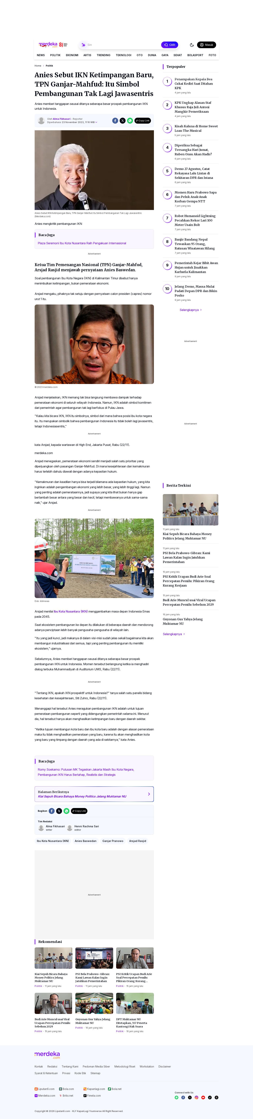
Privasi (66, 1073)
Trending (103, 55)
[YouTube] (203, 1097)
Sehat (178, 55)
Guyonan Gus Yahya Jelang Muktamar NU (92, 1021)
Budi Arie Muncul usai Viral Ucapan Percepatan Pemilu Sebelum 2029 (52, 1023)
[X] (190, 1097)
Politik (55, 55)
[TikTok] (210, 1097)
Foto (212, 55)
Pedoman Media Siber (96, 1066)
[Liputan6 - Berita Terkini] (47, 1055)
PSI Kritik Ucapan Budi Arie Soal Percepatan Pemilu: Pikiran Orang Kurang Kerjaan (134, 977)
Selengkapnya (189, 310)
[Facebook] (183, 1097)
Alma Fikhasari (62, 118)
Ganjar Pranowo (112, 840)
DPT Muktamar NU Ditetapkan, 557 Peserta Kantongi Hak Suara (131, 1023)
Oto (140, 55)
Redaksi (52, 1066)
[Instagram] (196, 1097)
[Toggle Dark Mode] (192, 45)
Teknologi (123, 55)
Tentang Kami (70, 1066)
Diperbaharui (71, 122)
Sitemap (95, 1073)
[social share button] (115, 121)
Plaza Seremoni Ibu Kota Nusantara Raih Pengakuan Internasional (82, 243)
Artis (87, 55)
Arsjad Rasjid (137, 840)
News (41, 55)
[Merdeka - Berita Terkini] (53, 45)
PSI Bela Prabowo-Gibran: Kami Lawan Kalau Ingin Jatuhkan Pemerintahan (92, 977)
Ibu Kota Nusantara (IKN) (71, 611)
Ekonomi (72, 55)
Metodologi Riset (124, 1066)
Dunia (152, 55)
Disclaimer (165, 1066)
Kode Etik (80, 1073)
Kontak (39, 1066)
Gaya (165, 55)
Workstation (147, 1066)
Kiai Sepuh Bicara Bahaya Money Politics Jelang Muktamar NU (51, 977)
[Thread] (216, 1097)
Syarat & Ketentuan (46, 1073)
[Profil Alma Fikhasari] (41, 120)
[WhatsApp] (176, 1097)
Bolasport (195, 55)
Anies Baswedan (85, 840)
